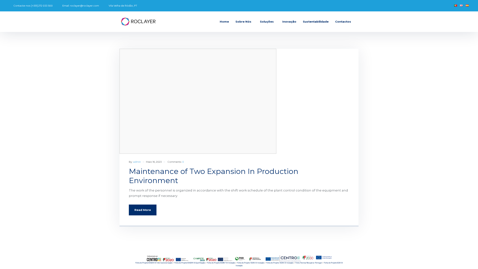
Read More (142, 210)
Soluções (267, 21)
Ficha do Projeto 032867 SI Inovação (221, 263)
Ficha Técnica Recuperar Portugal (308, 263)
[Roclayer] (138, 22)
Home (224, 21)
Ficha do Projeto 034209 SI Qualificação (189, 263)
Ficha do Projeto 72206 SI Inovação (250, 263)
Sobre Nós (243, 21)
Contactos (343, 21)
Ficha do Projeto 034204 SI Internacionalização (153, 263)
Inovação (289, 21)
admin (137, 161)
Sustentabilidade (316, 21)
